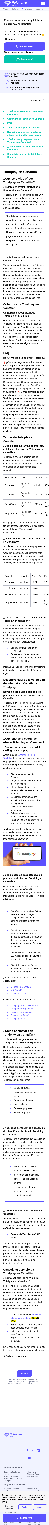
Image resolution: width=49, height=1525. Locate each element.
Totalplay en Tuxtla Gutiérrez (24, 1005)
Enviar (24, 1373)
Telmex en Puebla (33, 1474)
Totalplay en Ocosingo (21, 1012)
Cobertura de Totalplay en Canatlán (25, 119)
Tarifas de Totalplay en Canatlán (23, 127)
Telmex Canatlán (19, 993)
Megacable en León (34, 1489)
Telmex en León (33, 1472)
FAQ (9, 123)
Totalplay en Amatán (20, 1015)
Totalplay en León (33, 1523)
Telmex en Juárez (33, 1476)
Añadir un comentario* (15, 1356)
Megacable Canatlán (21, 987)
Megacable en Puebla (35, 1491)
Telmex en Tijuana (11, 1476)
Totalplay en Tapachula (22, 1009)
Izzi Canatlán (17, 990)
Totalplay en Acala (19, 1018)
